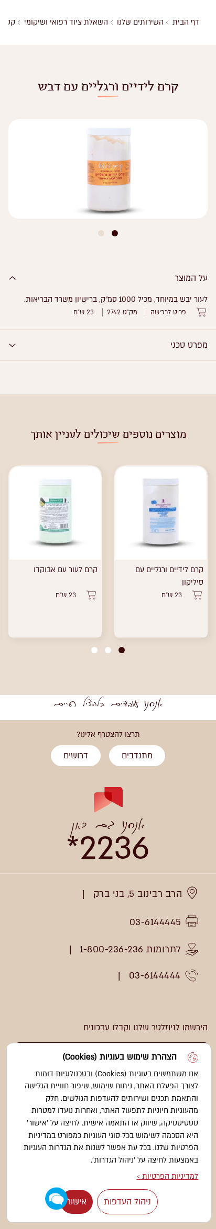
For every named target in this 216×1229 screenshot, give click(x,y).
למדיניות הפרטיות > (167, 1176)
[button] (115, 233)
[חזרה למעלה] (19, 740)
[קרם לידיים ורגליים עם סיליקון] (161, 512)
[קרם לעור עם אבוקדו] (55, 512)
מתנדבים (137, 755)
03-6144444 (155, 976)
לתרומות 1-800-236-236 (130, 949)
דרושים (75, 755)
